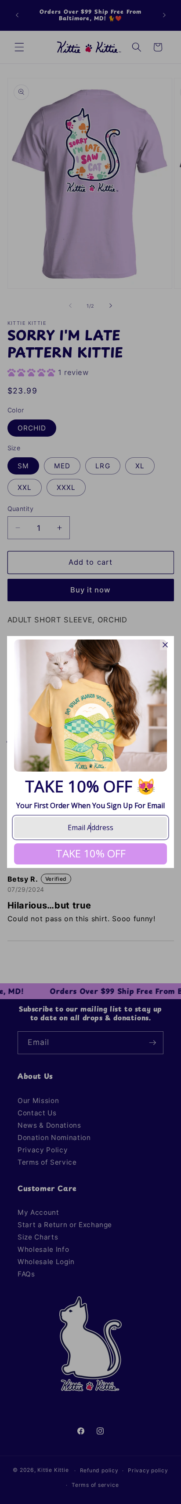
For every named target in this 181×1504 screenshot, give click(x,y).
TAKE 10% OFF (91, 853)
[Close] (165, 645)
